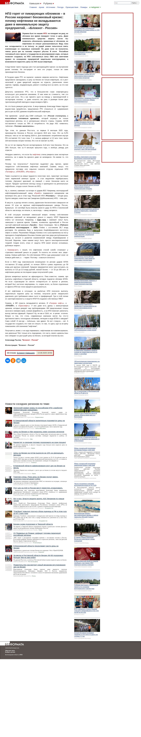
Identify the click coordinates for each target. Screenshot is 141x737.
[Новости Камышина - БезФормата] (12, 2)
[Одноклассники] (13, 360)
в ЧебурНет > (95, 7)
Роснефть (31, 172)
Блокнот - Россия (30, 340)
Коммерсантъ (13, 250)
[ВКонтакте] (7, 360)
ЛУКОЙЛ (20, 172)
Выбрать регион (10, 652)
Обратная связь (10, 650)
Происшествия (72, 7)
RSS (21, 654)
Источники (50, 7)
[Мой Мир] (23, 360)
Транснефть (24, 306)
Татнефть (10, 172)
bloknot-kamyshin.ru (14, 42)
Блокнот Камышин (26, 353)
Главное (33, 7)
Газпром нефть (56, 303)
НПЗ (45, 33)
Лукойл (38, 193)
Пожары (83, 7)
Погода (60, 7)
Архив (41, 7)
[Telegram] (18, 360)
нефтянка (36, 155)
